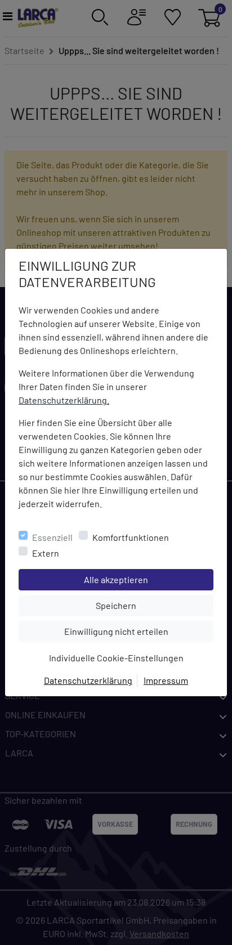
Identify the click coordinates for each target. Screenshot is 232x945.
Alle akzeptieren (148, 579)
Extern (45, 553)
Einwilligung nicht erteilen (138, 631)
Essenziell (52, 537)
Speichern (154, 605)
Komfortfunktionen (130, 537)
